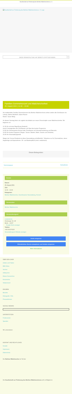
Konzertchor (6, 279)
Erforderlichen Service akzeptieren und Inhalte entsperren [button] (36, 244)
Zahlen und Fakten (8, 263)
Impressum (6, 349)
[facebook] (3, 309)
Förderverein (6, 318)
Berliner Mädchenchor (11, 195)
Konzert (38, 195)
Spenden (5, 321)
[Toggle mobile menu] (68, 10)
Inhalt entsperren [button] (36, 238)
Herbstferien (64, 165)
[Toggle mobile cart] (65, 10)
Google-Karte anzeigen (13, 225)
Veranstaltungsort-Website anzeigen (15, 232)
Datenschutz (6, 352)
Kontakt (5, 346)
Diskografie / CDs (8, 296)
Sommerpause (8, 165)
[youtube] (9, 309)
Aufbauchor (6, 272)
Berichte (5, 292)
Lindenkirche (8, 219)
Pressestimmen (7, 299)
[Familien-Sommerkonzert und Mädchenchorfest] (36, 61)
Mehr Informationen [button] (36, 248)
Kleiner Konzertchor (9, 276)
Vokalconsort (6, 283)
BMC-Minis (6, 266)
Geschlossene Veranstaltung (27, 195)
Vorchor (5, 269)
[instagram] (6, 309)
